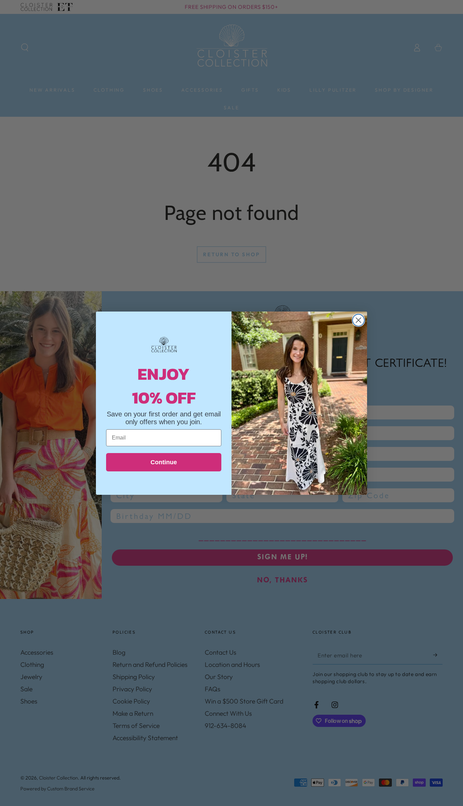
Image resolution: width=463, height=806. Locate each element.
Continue (163, 462)
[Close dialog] (358, 320)
